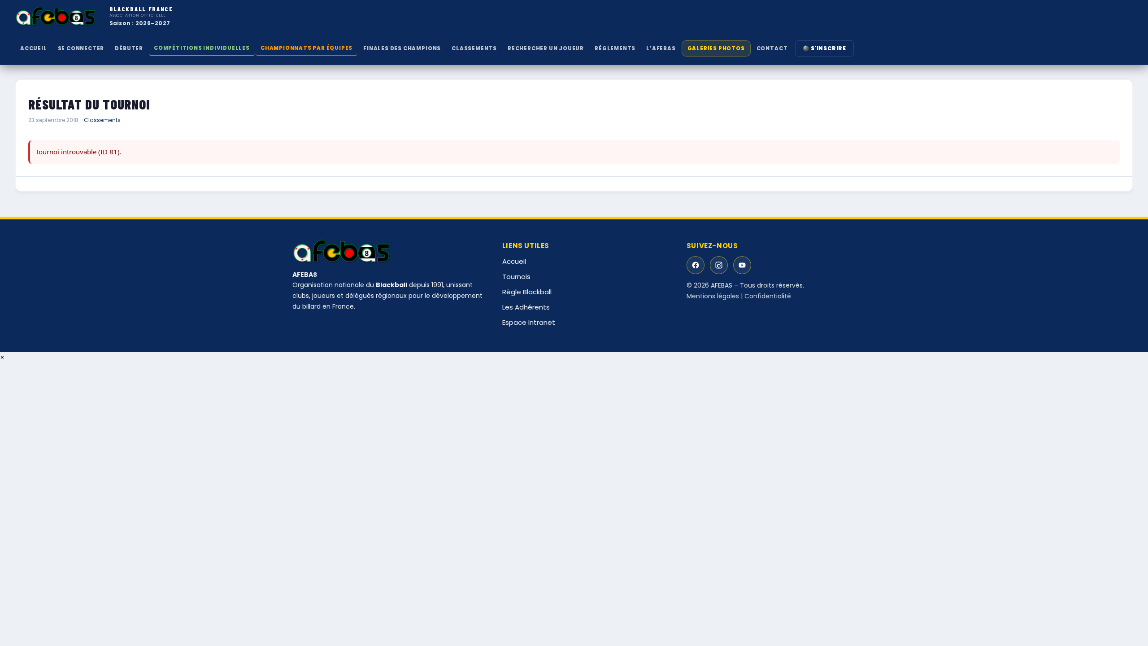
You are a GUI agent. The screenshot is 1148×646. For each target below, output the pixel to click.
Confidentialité (767, 296)
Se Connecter (81, 48)
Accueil (33, 48)
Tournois (516, 276)
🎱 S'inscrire (824, 48)
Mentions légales (713, 296)
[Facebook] (695, 265)
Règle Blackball (527, 292)
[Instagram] (719, 265)
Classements (102, 120)
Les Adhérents (526, 307)
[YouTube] (742, 265)
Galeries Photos (716, 48)
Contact (772, 48)
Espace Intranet (528, 322)
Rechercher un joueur (546, 48)
